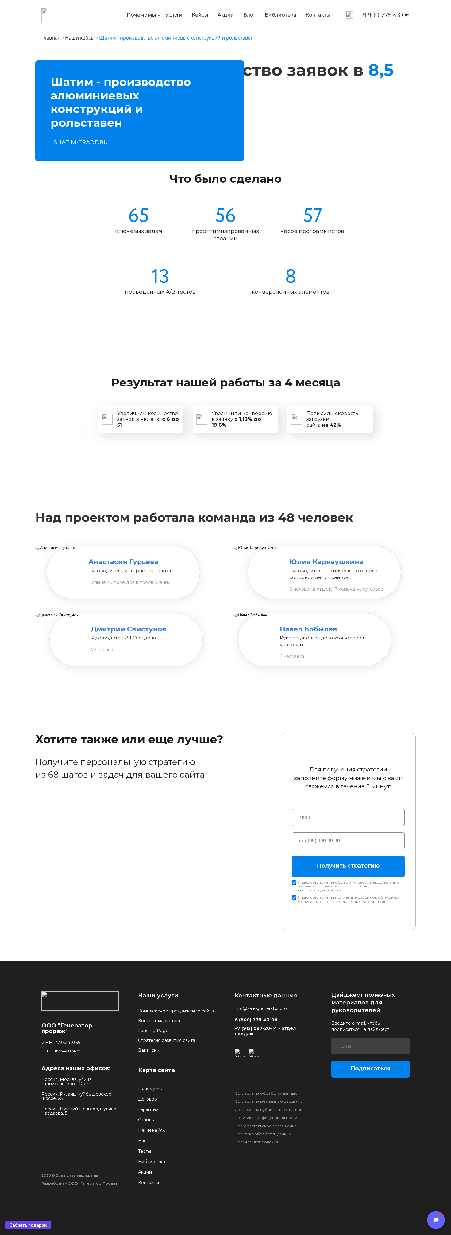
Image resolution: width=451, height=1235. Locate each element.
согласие (319, 882)
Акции (226, 15)
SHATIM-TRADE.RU (81, 142)
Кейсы (200, 15)
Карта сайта (156, 1070)
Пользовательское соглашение (266, 1126)
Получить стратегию (348, 866)
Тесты (144, 1151)
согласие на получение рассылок (343, 897)
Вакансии (149, 1050)
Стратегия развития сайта (166, 1040)
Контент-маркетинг (159, 1020)
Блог (249, 15)
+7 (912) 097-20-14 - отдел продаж (265, 1031)
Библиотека (280, 15)
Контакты (318, 15)
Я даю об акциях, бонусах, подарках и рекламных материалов (348, 899)
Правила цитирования (257, 1142)
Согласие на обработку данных (266, 1093)
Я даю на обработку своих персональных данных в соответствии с (348, 886)
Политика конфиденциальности (266, 1118)
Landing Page (153, 1030)
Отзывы (146, 1120)
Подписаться (370, 1068)
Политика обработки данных (263, 1134)
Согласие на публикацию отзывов (268, 1110)
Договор (147, 1099)
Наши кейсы (152, 1130)
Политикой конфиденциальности (333, 888)
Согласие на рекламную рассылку (269, 1101)
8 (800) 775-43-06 (256, 1020)
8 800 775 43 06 (386, 15)
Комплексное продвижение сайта (176, 1011)
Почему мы (141, 15)
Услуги (174, 15)
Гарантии (148, 1109)
